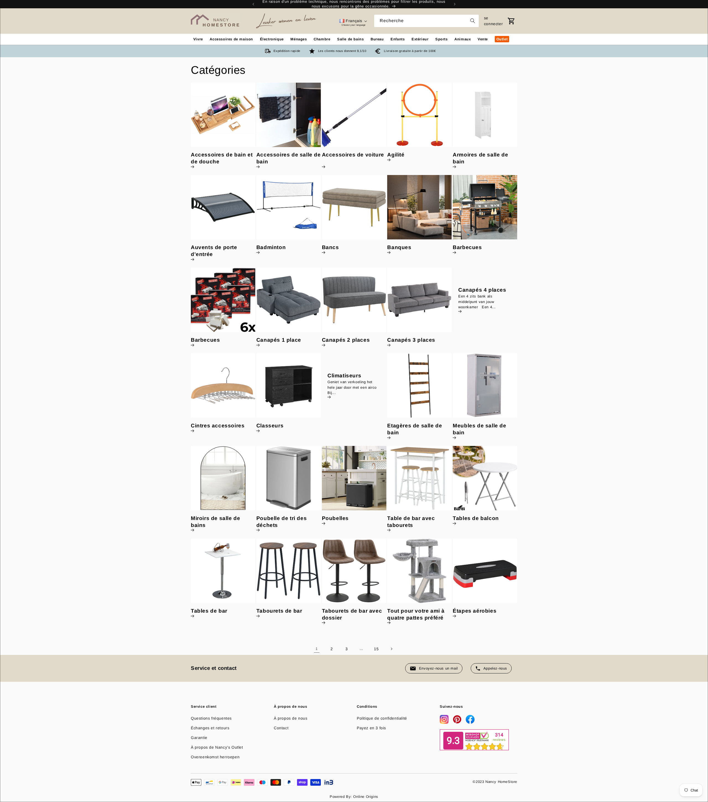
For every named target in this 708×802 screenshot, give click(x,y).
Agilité (395, 155)
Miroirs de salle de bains (215, 521)
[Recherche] (473, 21)
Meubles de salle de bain (479, 429)
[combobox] (426, 21)
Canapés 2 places (346, 340)
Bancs (330, 247)
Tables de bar (209, 611)
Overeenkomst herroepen (215, 757)
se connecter (493, 21)
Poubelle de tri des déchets (281, 521)
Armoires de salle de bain (480, 158)
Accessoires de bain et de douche (222, 158)
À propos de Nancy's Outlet (217, 747)
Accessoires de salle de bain (288, 158)
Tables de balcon (476, 518)
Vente (483, 39)
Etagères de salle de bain (414, 429)
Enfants (398, 39)
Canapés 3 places (411, 340)
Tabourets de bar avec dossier (352, 614)
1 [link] (317, 649)
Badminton (271, 247)
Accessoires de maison (231, 39)
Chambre (322, 39)
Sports (441, 39)
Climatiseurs (344, 376)
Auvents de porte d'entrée (214, 250)
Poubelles (335, 518)
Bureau (377, 39)
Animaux (462, 39)
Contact (281, 728)
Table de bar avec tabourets (411, 521)
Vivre (198, 39)
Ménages (298, 39)
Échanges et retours (210, 728)
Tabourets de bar (279, 611)
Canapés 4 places (482, 290)
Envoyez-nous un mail (438, 668)
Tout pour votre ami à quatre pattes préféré (416, 614)
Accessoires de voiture (353, 155)
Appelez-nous (495, 668)
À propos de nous (291, 718)
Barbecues (467, 247)
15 (376, 649)
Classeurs (269, 426)
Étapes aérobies (474, 611)
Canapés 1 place (278, 340)
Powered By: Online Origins (354, 797)
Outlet (502, 39)
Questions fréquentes (211, 718)
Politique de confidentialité (382, 718)
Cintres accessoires (217, 426)
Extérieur (420, 39)
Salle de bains (350, 39)
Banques (399, 247)
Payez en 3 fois (371, 728)
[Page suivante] (391, 649)
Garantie (199, 737)
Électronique (272, 39)
